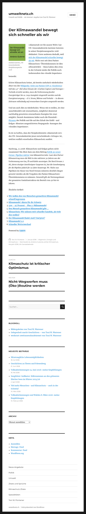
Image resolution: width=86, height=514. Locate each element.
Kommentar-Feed (19, 450)
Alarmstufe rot (25, 242)
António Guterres (37, 242)
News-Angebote (16, 467)
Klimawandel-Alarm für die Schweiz (25, 202)
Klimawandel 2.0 (16, 221)
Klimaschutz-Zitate (17, 489)
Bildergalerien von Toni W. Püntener (27, 329)
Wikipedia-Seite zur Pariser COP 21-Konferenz (41, 86)
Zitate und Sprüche (17, 484)
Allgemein (42, 239)
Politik (11, 473)
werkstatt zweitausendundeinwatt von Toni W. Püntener (36, 335)
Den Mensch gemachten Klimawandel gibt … (29, 208)
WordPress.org (17, 453)
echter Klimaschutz (51, 242)
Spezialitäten (14, 495)
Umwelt (12, 478)
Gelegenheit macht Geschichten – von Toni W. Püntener (36, 332)
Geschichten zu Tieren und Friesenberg (28, 363)
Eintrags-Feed (17, 447)
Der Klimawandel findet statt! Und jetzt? (27, 218)
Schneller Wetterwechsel (20, 224)
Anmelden (15, 444)
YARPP (22, 230)
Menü (73, 15)
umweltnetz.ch (21, 14)
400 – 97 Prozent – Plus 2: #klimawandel (27, 205)
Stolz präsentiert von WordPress (32, 507)
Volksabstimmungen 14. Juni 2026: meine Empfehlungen (36, 370)
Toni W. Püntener (18, 239)
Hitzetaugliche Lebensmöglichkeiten (27, 357)
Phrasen (12, 120)
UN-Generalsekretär (26, 244)
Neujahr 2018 (13, 244)
